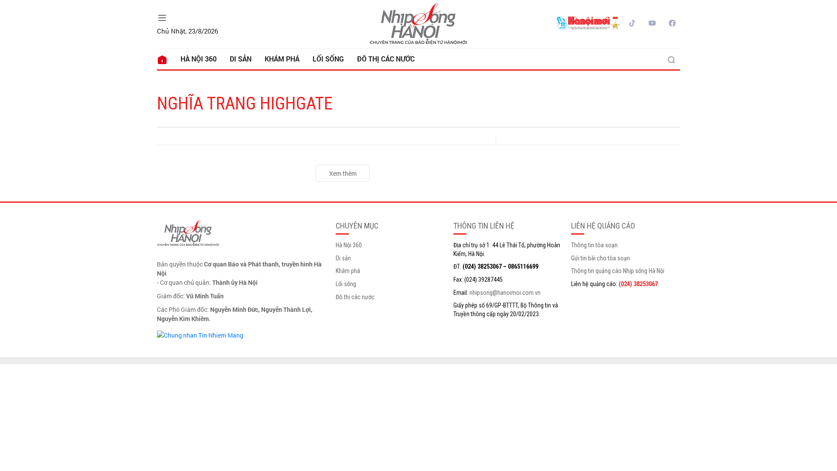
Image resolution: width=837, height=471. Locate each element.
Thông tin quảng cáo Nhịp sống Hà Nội (617, 270)
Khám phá (282, 58)
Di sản (241, 58)
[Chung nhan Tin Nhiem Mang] (200, 334)
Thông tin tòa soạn (594, 245)
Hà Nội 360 (198, 58)
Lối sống (328, 58)
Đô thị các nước (386, 58)
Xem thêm (343, 173)
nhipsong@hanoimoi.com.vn (505, 292)
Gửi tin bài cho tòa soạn (600, 258)
